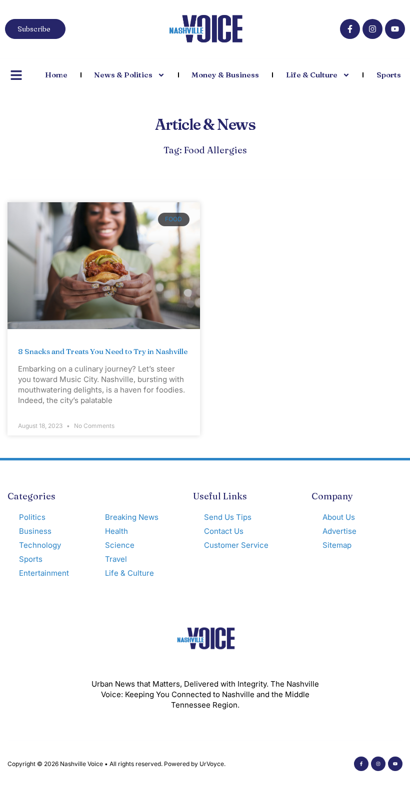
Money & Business (225, 74)
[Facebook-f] (350, 29)
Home (56, 74)
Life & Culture (312, 74)
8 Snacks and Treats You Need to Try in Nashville (103, 351)
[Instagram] (372, 29)
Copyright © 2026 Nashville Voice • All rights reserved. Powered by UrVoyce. (117, 764)
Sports (388, 74)
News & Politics (123, 74)
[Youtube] (395, 29)
